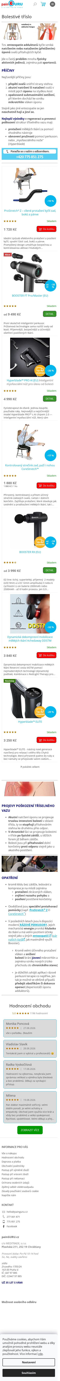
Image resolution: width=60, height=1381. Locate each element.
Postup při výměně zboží (15, 1170)
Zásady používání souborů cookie (20, 1191)
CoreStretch (16, 914)
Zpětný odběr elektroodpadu (18, 1186)
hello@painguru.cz (17, 1211)
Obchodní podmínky (13, 1165)
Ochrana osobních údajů (15, 1182)
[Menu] (52, 4)
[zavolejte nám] (30, 153)
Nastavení (29, 1362)
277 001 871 (13, 1216)
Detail (50, 313)
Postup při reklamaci (13, 1178)
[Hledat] (35, 4)
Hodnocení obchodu (30, 1006)
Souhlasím (29, 1373)
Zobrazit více (30, 1130)
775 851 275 (13, 1221)
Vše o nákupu (9, 1153)
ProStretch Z (39, 910)
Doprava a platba (11, 1161)
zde (40, 1354)
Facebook (12, 1226)
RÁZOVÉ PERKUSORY (33, 925)
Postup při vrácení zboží (15, 1174)
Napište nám (9, 1195)
